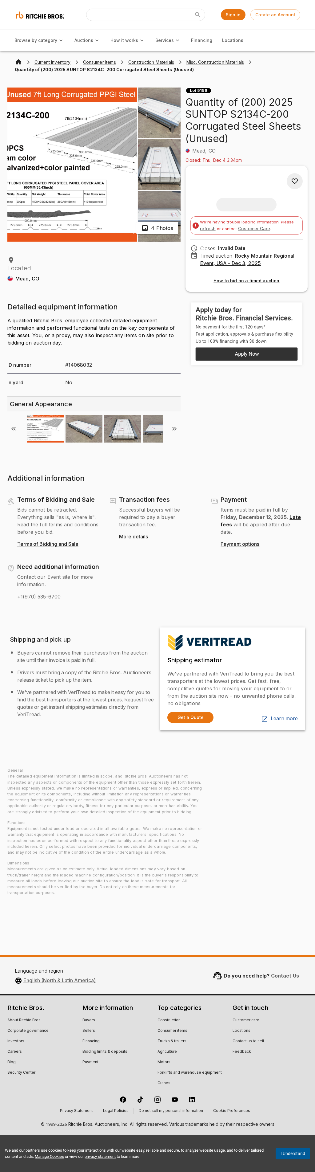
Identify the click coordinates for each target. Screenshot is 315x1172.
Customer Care (254, 228)
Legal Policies (116, 1111)
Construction (169, 1020)
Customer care (246, 1020)
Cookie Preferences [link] (231, 1111)
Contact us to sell (248, 1041)
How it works (124, 40)
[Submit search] (197, 14)
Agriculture (167, 1052)
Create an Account (275, 14)
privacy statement (100, 1156)
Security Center (21, 1073)
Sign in (233, 14)
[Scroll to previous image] (13, 429)
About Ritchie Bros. (24, 1020)
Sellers (88, 1031)
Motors (164, 1062)
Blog (11, 1062)
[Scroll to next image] (174, 429)
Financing (201, 40)
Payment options (240, 544)
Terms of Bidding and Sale (47, 544)
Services (164, 40)
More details (133, 537)
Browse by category (35, 40)
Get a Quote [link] (190, 717)
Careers (14, 1052)
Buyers (88, 1020)
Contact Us (285, 976)
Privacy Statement (76, 1111)
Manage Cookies (49, 1156)
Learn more (284, 718)
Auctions (83, 40)
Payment (90, 1062)
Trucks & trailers (172, 1041)
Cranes (164, 1083)
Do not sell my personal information (171, 1111)
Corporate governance (28, 1031)
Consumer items (172, 1031)
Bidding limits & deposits (104, 1052)
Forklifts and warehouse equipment (190, 1073)
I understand (293, 1153)
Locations (232, 40)
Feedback (242, 1052)
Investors (15, 1041)
